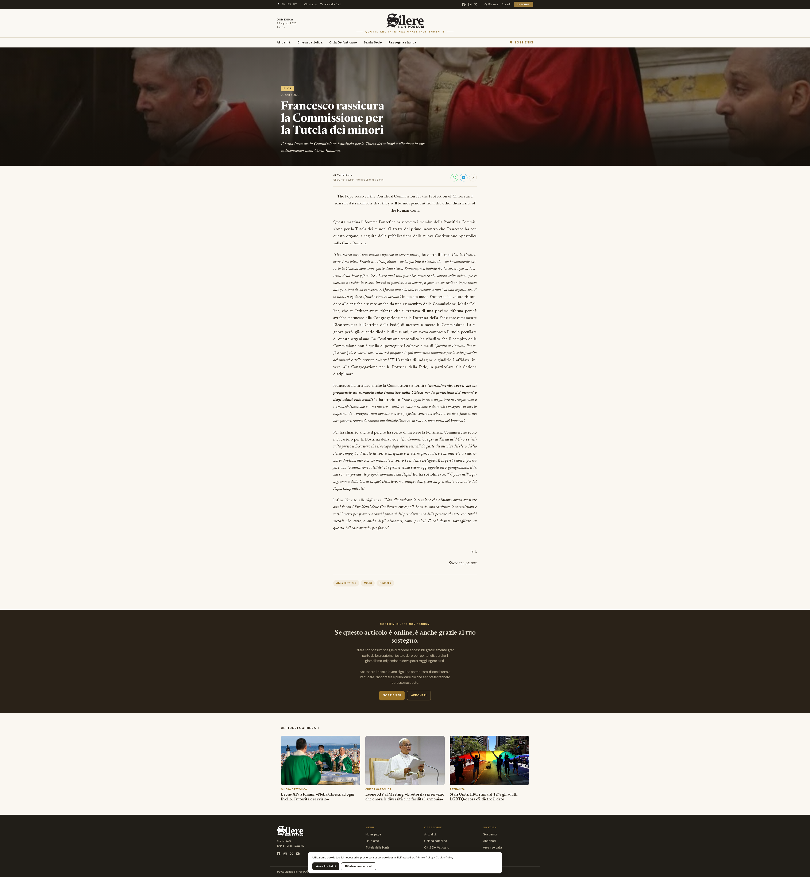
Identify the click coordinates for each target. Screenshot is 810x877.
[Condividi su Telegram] (463, 177)
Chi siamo (310, 4)
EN (283, 4)
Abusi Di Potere (346, 583)
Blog (288, 88)
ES (289, 4)
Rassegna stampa (402, 42)
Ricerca (493, 4)
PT (295, 4)
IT (278, 4)
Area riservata (492, 847)
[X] (475, 4)
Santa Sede (373, 42)
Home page (373, 834)
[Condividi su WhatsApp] (454, 177)
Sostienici (490, 834)
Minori (368, 583)
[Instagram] (470, 4)
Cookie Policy (444, 857)
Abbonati (489, 841)
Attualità (284, 42)
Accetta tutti (326, 866)
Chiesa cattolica (310, 42)
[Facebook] (464, 4)
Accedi (506, 4)
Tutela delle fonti (330, 4)
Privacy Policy (424, 857)
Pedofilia (385, 583)
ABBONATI (524, 4)
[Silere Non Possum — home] (405, 21)
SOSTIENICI (523, 42)
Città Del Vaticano (343, 42)
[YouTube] (298, 853)
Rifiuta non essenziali (358, 866)
